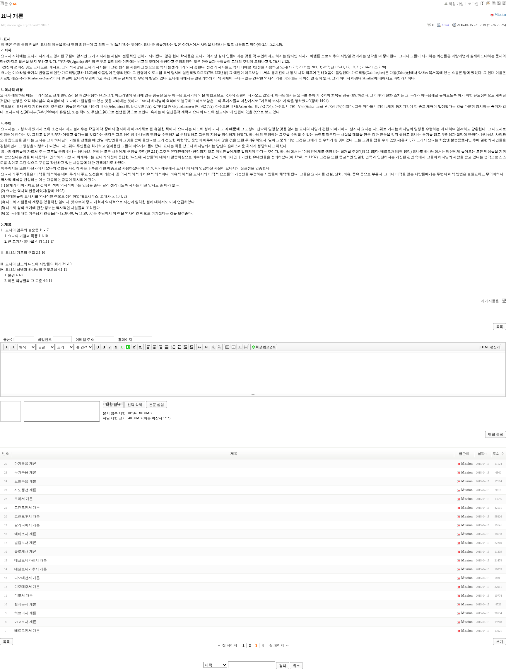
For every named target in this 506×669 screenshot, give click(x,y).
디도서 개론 (23, 595)
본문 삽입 (156, 405)
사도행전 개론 (25, 490)
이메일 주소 (85, 340)
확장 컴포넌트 (266, 347)
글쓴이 (8, 340)
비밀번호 (45, 340)
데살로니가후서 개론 (30, 569)
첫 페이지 (229, 645)
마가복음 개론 (25, 464)
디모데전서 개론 (27, 578)
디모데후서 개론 (27, 587)
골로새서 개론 (25, 551)
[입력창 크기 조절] (253, 395)
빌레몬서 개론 (25, 604)
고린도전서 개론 (27, 507)
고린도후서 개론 (27, 516)
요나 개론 (12, 16)
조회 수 (498, 454)
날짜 (481, 454)
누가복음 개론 (25, 472)
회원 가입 (456, 4)
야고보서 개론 (25, 622)
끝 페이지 (276, 645)
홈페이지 (125, 340)
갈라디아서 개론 (27, 525)
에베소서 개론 (25, 534)
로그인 (473, 4)
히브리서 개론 (25, 613)
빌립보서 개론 (25, 543)
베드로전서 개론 (27, 631)
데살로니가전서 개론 (30, 560)
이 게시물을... (491, 301)
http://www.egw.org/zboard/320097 (25, 25)
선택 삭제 (134, 405)
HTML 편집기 (490, 347)
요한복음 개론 (25, 481)
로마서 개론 (23, 499)
